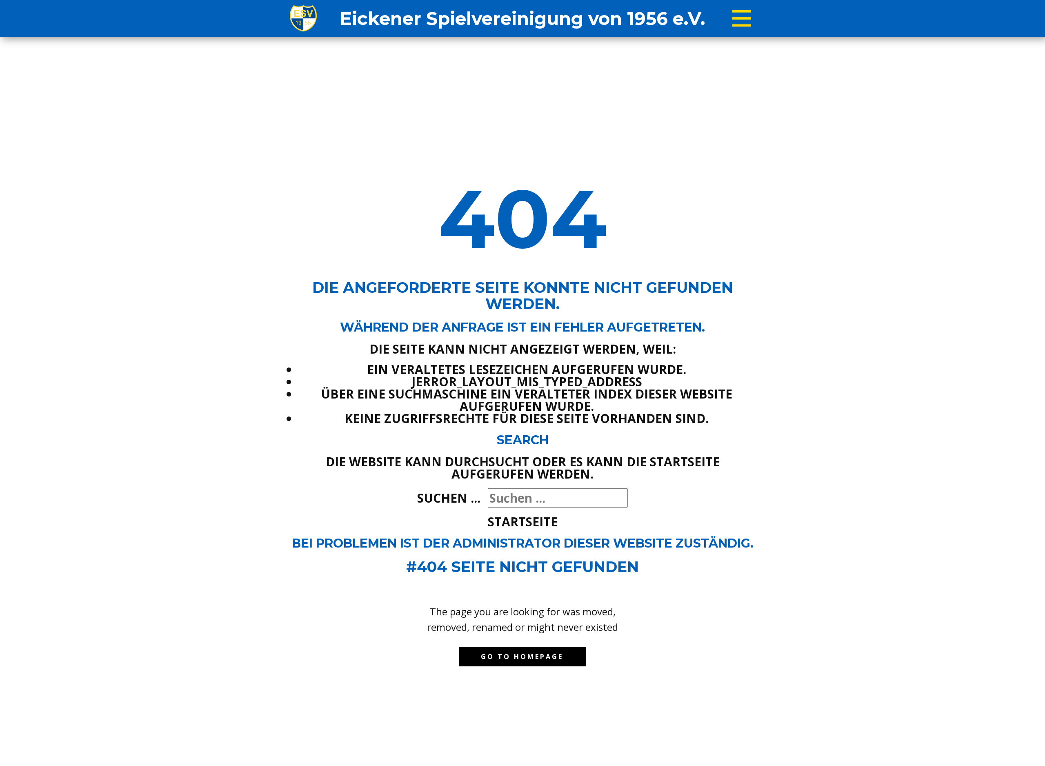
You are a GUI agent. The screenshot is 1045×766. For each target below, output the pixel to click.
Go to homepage (522, 656)
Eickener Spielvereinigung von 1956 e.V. (522, 18)
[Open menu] (741, 18)
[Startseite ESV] (303, 18)
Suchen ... (448, 498)
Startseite (523, 521)
